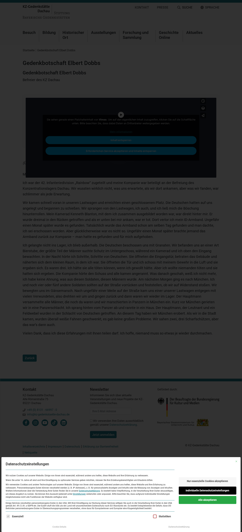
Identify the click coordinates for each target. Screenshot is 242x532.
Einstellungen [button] (79, 494)
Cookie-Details (59, 527)
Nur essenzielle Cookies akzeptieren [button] (207, 481)
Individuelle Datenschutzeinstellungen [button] (207, 490)
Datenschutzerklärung (89, 491)
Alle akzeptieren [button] (207, 499)
